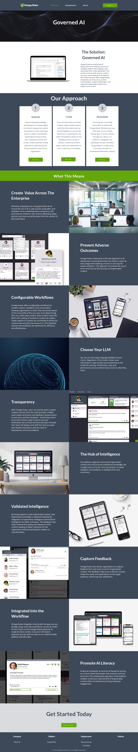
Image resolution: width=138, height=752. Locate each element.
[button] (70, 5)
